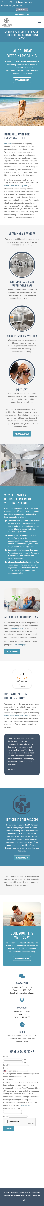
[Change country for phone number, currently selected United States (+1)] (5, 1071)
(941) (24, 990)
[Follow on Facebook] (20, 1200)
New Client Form (22, 857)
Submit (8, 1129)
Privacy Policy (25, 1105)
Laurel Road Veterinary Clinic (27, 62)
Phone (5, 1068)
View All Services (22, 434)
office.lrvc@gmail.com (25, 993)
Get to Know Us (12, 651)
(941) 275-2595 (25, 987)
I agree (10, 1079)
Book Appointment (22, 14)
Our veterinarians (16, 628)
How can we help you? (12, 1108)
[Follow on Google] (24, 1200)
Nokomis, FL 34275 (22, 1017)
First (24, 1059)
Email (6, 1065)
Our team (8, 143)
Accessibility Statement (31, 1195)
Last (24, 1062)
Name (6, 1056)
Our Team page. (20, 645)
